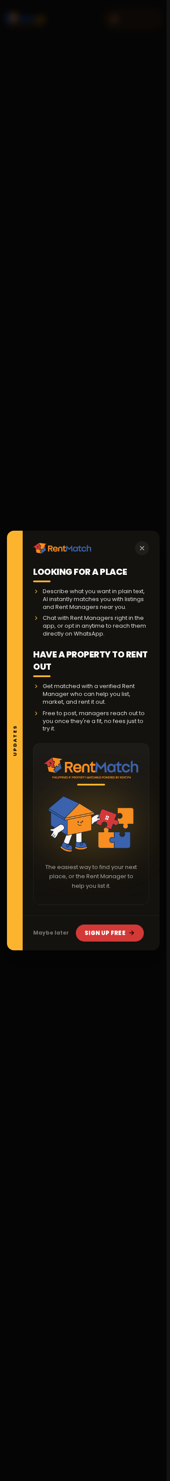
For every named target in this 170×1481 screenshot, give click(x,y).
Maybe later (51, 932)
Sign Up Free (105, 933)
